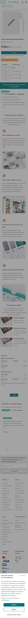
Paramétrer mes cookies (14, 614)
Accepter (14, 604)
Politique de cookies (7, 598)
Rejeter (14, 609)
